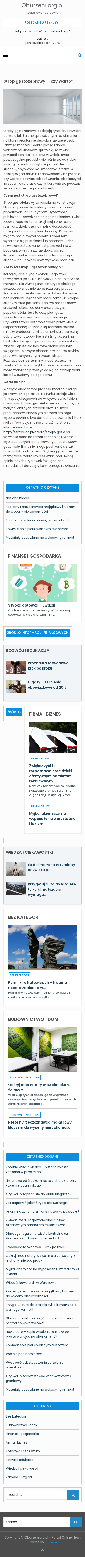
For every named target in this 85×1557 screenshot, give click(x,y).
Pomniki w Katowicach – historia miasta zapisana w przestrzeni (37, 1169)
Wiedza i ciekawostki (22, 1468)
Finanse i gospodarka (22, 1433)
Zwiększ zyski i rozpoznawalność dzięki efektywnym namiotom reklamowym (50, 773)
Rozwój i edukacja (20, 1459)
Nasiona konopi (18, 498)
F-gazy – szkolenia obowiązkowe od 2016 (38, 520)
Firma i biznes (40, 758)
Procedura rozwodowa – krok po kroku (50, 666)
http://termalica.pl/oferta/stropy (29, 432)
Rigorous (51, 1542)
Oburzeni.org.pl (42, 5)
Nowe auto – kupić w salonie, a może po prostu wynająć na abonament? (37, 1334)
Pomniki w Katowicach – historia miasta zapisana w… (37, 985)
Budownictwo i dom (24, 1077)
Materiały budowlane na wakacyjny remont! (40, 537)
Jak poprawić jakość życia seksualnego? (43, 31)
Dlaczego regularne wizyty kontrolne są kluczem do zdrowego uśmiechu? (37, 1236)
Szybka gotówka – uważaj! (32, 605)
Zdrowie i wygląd (19, 1477)
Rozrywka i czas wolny (23, 1451)
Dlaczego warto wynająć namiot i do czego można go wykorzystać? (40, 1320)
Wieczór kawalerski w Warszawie (31, 1282)
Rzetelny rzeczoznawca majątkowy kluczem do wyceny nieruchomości (40, 509)
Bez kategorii (19, 975)
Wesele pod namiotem (24, 1354)
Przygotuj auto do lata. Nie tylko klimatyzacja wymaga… (52, 889)
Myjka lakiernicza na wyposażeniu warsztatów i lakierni (52, 818)
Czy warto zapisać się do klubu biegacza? (38, 1194)
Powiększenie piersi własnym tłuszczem (37, 529)
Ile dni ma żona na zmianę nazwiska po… (51, 867)
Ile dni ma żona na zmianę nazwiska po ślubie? (42, 1211)
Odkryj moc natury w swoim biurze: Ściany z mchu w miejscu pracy (40, 1258)
